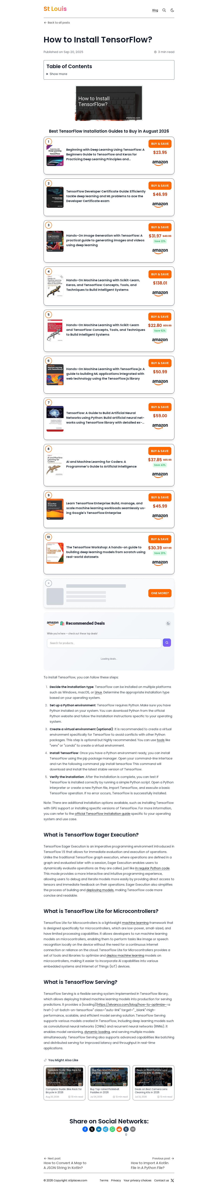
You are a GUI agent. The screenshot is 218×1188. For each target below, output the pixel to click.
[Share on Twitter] (92, 1129)
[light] (172, 10)
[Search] (164, 10)
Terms (104, 1180)
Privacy (116, 1180)
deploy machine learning (125, 955)
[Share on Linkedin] (99, 1129)
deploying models (100, 890)
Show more (58, 74)
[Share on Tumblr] (126, 1129)
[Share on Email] (133, 1129)
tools (161, 740)
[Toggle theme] (168, 623)
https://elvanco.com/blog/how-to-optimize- (131, 1004)
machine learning (135, 923)
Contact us (161, 1180)
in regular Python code (152, 868)
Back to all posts (59, 23)
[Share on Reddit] (119, 1129)
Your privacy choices (137, 1180)
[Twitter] (172, 1180)
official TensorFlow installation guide (102, 813)
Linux (98, 692)
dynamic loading (97, 1032)
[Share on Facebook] (85, 1129)
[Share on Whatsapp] (112, 1129)
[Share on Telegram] (105, 1129)
